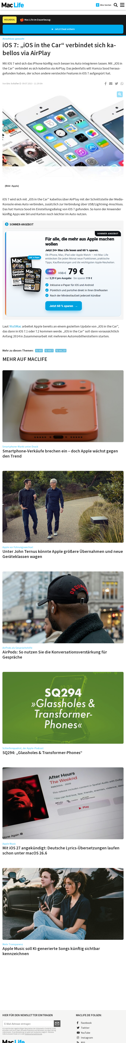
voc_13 (62, 350)
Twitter (85, 1027)
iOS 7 (50, 350)
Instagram (87, 1037)
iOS (40, 350)
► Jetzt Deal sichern (63, 29)
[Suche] (116, 5)
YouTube (85, 1032)
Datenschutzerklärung (33, 1034)
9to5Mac (15, 326)
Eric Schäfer (13, 83)
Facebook (86, 1022)
